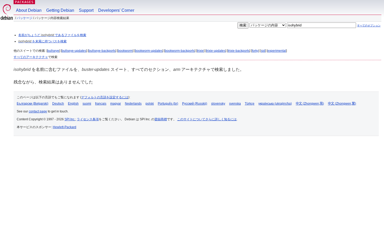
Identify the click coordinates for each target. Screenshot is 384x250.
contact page (38, 111)
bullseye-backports (102, 51)
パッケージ (24, 18)
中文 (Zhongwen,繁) (342, 103)
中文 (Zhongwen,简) (310, 103)
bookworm (125, 51)
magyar (115, 103)
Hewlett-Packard (64, 127)
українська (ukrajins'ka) (275, 103)
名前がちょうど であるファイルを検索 (52, 35)
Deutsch (58, 103)
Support (86, 10)
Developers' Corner (116, 10)
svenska (235, 103)
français (100, 103)
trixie (200, 51)
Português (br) (168, 103)
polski (150, 103)
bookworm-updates (148, 51)
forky (255, 51)
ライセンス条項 (88, 119)
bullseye (53, 51)
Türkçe (249, 103)
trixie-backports (238, 51)
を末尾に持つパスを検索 (42, 41)
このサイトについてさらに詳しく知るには (207, 119)
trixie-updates (215, 51)
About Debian (29, 10)
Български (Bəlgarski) (32, 103)
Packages (24, 2)
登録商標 (160, 119)
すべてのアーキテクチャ (31, 57)
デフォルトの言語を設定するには (104, 97)
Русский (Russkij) (194, 103)
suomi (87, 103)
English (73, 103)
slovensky (218, 103)
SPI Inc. (70, 119)
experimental (276, 51)
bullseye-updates (74, 51)
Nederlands (133, 103)
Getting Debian (60, 10)
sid (263, 51)
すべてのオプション (369, 25)
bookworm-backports (180, 51)
